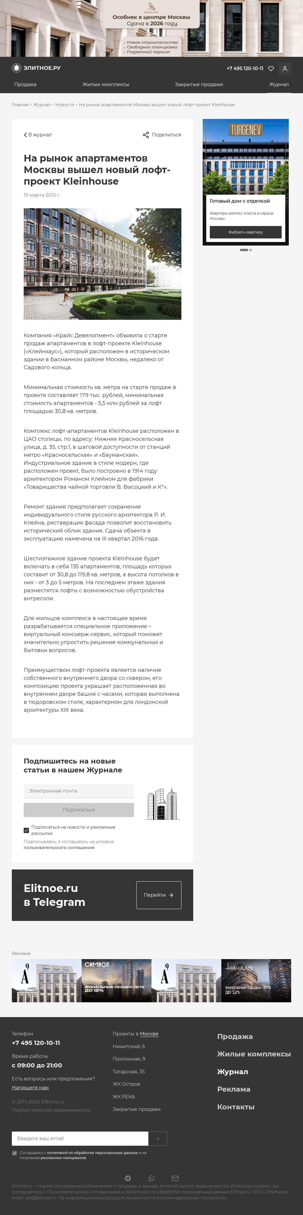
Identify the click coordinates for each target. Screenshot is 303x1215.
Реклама (234, 1089)
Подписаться (79, 810)
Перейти (155, 895)
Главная (20, 104)
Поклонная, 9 (129, 1059)
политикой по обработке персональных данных (93, 1153)
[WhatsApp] (151, 1179)
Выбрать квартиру (246, 232)
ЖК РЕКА (124, 1097)
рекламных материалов (63, 1158)
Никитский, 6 (129, 1046)
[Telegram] (127, 1179)
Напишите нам (30, 1087)
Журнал (279, 84)
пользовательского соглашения (59, 847)
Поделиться (166, 135)
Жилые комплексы (106, 84)
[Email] (175, 1179)
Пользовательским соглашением (84, 1192)
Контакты (236, 1107)
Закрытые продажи (199, 84)
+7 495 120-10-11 (36, 1042)
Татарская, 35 (129, 1071)
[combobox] (149, 1034)
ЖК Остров (126, 1084)
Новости (64, 104)
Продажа (25, 84)
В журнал (40, 135)
